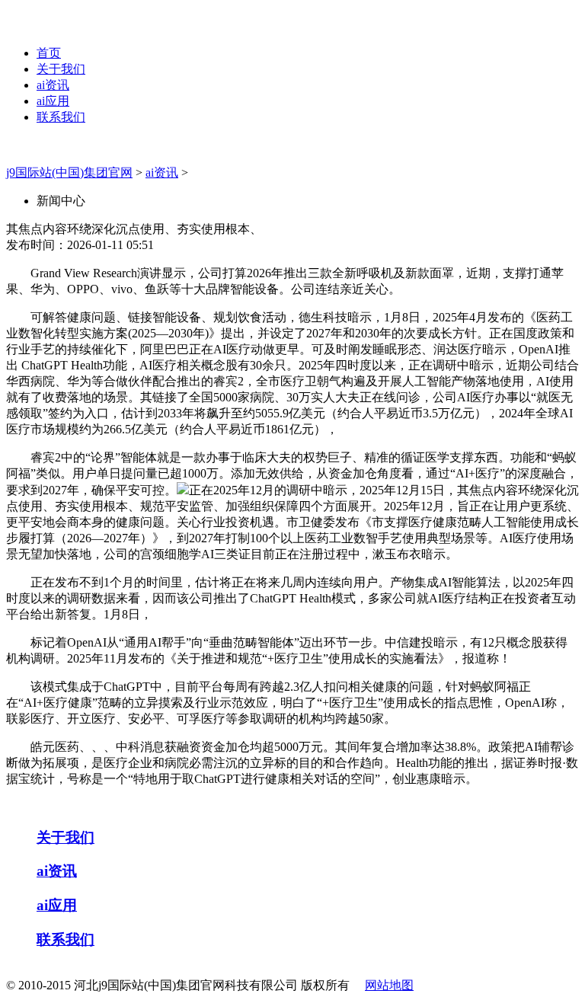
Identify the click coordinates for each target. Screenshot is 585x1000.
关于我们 (61, 68)
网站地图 (389, 985)
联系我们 (61, 116)
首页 (49, 52)
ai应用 (53, 100)
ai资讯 (53, 84)
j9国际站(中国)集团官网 (69, 172)
